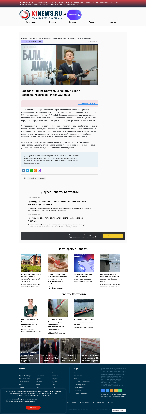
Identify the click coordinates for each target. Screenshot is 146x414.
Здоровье (55, 379)
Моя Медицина (43, 2)
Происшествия (40, 376)
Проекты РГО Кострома (25, 376)
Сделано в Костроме (91, 2)
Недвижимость (40, 373)
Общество (38, 384)
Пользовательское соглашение (82, 381)
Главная (24, 38)
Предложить (26, 2)
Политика (55, 376)
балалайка (32, 178)
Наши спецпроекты (24, 379)
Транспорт (112, 22)
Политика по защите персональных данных (113, 396)
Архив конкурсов (24, 381)
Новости (52, 22)
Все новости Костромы (33, 41)
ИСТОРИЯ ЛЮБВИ (69, 5)
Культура (32, 38)
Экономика (55, 373)
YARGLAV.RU (110, 402)
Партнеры (72, 22)
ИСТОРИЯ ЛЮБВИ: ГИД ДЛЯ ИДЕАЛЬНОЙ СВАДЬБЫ (93, 103)
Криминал (39, 381)
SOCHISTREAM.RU (85, 402)
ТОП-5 (34, 2)
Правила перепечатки (80, 384)
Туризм (21, 387)
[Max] (39, 170)
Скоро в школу (82, 5)
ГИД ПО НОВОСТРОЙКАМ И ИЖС (51, 5)
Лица (53, 387)
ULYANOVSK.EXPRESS (98, 402)
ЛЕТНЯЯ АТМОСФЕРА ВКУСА (29, 5)
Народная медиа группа (80, 393)
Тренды (38, 387)
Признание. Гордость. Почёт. (109, 2)
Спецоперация (31, 22)
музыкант (42, 178)
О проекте (76, 373)
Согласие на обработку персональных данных (113, 394)
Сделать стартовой (79, 387)
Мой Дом (69, 2)
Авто (53, 384)
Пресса (21, 384)
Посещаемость (78, 390)
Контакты (76, 379)
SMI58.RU (74, 402)
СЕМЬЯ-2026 (78, 2)
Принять (33, 407)
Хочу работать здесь (57, 2)
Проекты (92, 22)
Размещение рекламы (80, 376)
